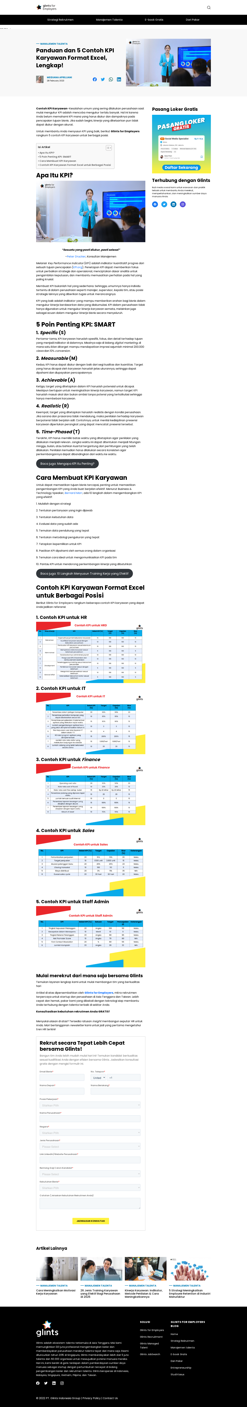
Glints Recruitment (151, 1337)
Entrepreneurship (181, 1367)
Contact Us (110, 1398)
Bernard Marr (74, 493)
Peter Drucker (76, 256)
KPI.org (77, 267)
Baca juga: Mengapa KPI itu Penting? (67, 464)
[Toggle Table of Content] (107, 148)
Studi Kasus (177, 1374)
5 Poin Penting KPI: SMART (55, 156)
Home (174, 1334)
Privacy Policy (92, 1398)
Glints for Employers (99, 993)
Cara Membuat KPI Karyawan (57, 161)
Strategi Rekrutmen (182, 1341)
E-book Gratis (179, 1354)
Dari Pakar (177, 1361)
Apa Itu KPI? (46, 152)
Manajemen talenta (54, 43)
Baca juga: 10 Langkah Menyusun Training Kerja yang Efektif (84, 573)
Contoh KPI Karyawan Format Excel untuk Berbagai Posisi (75, 165)
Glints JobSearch (150, 1354)
